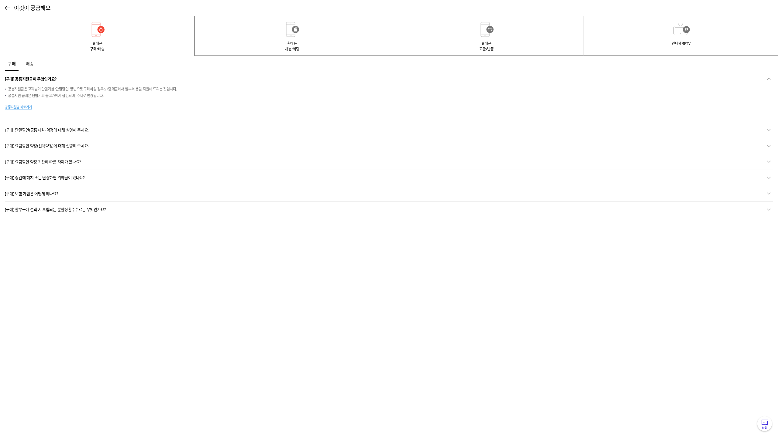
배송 (30, 63)
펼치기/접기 (769, 209)
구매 (12, 63)
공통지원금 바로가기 (18, 107)
